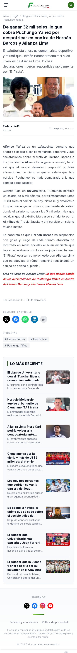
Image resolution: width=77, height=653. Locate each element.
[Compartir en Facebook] (15, 319)
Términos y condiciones (23, 622)
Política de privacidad (55, 622)
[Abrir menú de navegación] (6, 5)
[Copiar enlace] (43, 319)
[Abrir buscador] (71, 5)
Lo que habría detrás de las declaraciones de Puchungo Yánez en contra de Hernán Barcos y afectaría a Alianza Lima (38, 279)
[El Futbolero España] (38, 5)
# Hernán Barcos (15, 339)
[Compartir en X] (6, 319)
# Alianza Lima (39, 339)
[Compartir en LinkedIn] (34, 319)
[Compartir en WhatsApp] (25, 319)
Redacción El (11, 126)
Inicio (6, 16)
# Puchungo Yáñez (16, 345)
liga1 (15, 16)
